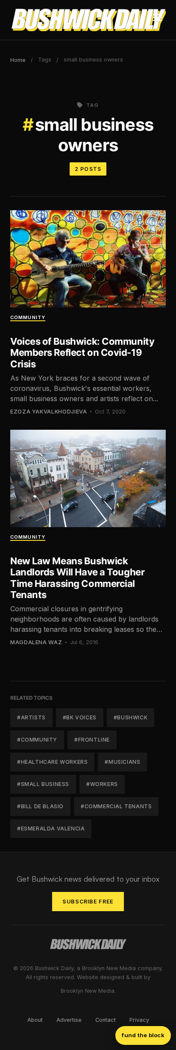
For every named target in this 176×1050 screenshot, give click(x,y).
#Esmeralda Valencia (51, 828)
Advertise (69, 1020)
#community (37, 739)
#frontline (92, 739)
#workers (102, 784)
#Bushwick (130, 717)
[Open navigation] (158, 20)
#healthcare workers (52, 762)
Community (27, 317)
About (35, 1020)
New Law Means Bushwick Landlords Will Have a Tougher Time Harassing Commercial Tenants (77, 577)
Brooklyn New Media (87, 991)
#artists (31, 717)
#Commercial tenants (116, 806)
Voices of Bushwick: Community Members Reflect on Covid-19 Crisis (82, 353)
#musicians (122, 762)
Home (18, 60)
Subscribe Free (88, 901)
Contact (105, 1020)
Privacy (139, 1020)
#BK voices (80, 717)
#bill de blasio (40, 806)
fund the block (143, 1035)
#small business (43, 784)
